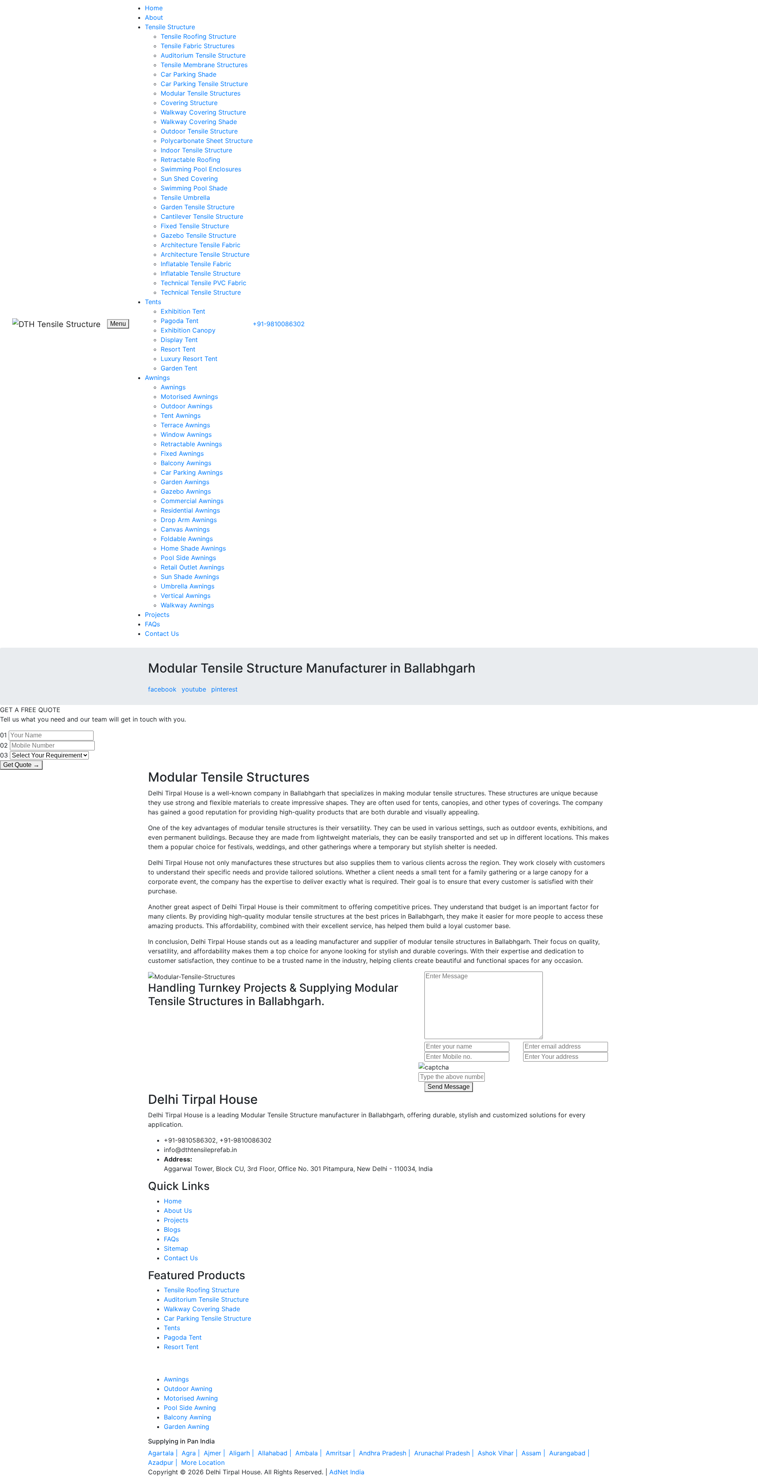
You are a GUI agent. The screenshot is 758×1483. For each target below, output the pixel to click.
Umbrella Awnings (187, 586)
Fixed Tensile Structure (195, 226)
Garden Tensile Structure (198, 207)
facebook (162, 689)
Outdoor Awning (188, 1389)
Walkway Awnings (187, 605)
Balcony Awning (187, 1417)
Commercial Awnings (192, 501)
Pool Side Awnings (188, 558)
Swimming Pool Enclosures (201, 169)
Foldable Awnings (187, 539)
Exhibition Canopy (188, 330)
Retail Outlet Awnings (192, 567)
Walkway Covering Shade (199, 122)
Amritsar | (341, 1453)
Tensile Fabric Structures (198, 46)
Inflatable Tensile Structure (200, 273)
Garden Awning (186, 1426)
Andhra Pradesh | (385, 1453)
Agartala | (164, 1453)
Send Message (449, 1086)
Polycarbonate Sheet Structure (207, 141)
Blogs (172, 1229)
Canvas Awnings (185, 529)
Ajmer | (215, 1453)
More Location (203, 1462)
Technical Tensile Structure (201, 292)
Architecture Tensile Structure (205, 254)
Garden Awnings (185, 482)
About (154, 17)
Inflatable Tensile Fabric (196, 264)
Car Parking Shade (188, 74)
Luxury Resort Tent (189, 359)
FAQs (152, 624)
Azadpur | (163, 1462)
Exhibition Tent (183, 311)
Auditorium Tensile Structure (203, 55)
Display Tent (179, 340)
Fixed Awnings (182, 453)
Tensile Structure (170, 27)
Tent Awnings (181, 415)
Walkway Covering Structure (203, 112)
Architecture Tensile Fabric (200, 245)
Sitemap (176, 1248)
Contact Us (162, 633)
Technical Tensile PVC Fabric (203, 283)
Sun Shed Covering (189, 178)
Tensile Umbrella (185, 197)
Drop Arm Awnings (189, 520)
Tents (153, 302)
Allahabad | (275, 1453)
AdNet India (346, 1472)
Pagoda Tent (180, 321)
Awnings (157, 378)
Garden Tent (179, 368)
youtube (194, 689)
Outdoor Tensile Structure (199, 131)
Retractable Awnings (191, 444)
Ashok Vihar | (499, 1453)
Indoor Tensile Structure (196, 150)
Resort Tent (178, 349)
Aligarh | (242, 1453)
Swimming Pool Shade (194, 188)
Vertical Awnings (185, 596)
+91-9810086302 (279, 324)
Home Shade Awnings (193, 548)
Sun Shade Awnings (190, 577)
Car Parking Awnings (192, 472)
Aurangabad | (570, 1453)
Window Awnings (186, 434)
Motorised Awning (191, 1398)
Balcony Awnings (186, 463)
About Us (178, 1210)
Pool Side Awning (190, 1408)
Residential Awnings (190, 510)
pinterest (224, 689)
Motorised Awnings (189, 396)
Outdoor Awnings (186, 406)
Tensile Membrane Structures (204, 65)
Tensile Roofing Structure (198, 36)
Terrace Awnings (185, 425)
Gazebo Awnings (186, 491)
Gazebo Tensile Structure (198, 235)
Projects (157, 614)
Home (154, 8)
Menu (118, 323)
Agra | (192, 1453)
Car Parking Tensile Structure (204, 84)
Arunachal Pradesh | (445, 1453)
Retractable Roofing (190, 160)
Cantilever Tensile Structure (202, 216)
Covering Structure (189, 103)
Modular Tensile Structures (200, 93)
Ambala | (309, 1453)
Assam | (534, 1453)
